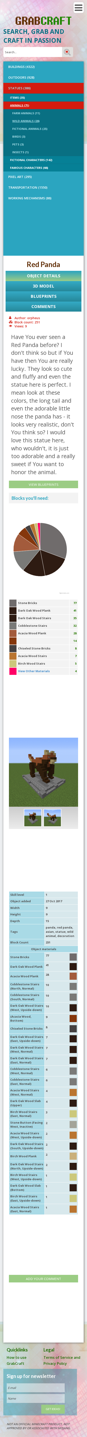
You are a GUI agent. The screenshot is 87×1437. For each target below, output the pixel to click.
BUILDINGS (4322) (21, 67)
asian (50, 932)
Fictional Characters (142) (31, 160)
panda (50, 927)
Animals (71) (19, 105)
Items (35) (17, 98)
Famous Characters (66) (29, 168)
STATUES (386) (19, 88)
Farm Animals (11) (26, 113)
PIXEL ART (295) (20, 177)
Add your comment (43, 1278)
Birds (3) (18, 137)
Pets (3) (18, 144)
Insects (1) (20, 152)
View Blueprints (43, 484)
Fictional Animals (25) (29, 129)
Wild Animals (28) (25, 121)
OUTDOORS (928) (21, 77)
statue (60, 932)
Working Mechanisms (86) (29, 198)
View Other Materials (34, 671)
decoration (65, 936)
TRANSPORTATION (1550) (27, 187)
